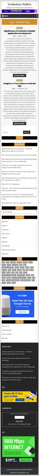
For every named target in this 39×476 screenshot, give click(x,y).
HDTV (4, 270)
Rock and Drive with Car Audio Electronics (16, 203)
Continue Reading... (20, 75)
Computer (5, 229)
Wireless (5, 254)
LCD (3, 272)
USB (8, 283)
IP (24, 270)
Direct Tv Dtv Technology (11, 184)
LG (13, 272)
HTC (14, 270)
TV (34, 278)
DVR (8, 265)
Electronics (6, 233)
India (19, 270)
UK (3, 280)
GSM (27, 267)
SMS (8, 278)
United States (25, 280)
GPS (22, 267)
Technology (6, 246)
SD (32, 275)
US (33, 280)
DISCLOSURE (6, 330)
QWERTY (21, 275)
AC (3, 262)
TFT (29, 278)
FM (21, 265)
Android (19, 28)
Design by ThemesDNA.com (19, 472)
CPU (30, 262)
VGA (13, 283)
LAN (31, 270)
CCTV (19, 262)
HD (32, 267)
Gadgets (4, 238)
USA (3, 283)
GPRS (17, 267)
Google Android (7, 267)
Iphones (4, 242)
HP (9, 270)
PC (21, 272)
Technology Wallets (19, 4)
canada (13, 262)
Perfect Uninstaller (9, 275)
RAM (28, 275)
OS (17, 272)
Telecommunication (8, 250)
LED (8, 272)
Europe (15, 265)
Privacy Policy (7, 334)
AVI (7, 262)
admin (14, 36)
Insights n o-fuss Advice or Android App (19, 84)
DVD (3, 265)
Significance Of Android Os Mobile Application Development (19, 32)
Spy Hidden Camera (19, 278)
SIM (3, 278)
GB (25, 265)
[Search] (37, 16)
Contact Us (5, 326)
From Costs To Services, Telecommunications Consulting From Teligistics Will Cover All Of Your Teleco (19, 197)
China (25, 262)
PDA (25, 272)
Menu (6, 16)
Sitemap (4, 338)
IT (27, 270)
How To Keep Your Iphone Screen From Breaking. (19, 155)
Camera (4, 225)
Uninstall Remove (12, 280)
